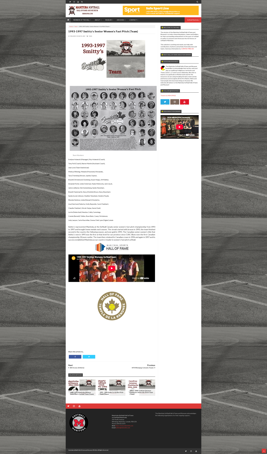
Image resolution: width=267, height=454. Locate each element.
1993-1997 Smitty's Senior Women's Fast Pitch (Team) (103, 31)
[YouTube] (184, 102)
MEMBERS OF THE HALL (81, 20)
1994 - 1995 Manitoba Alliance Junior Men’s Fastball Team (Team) (82, 393)
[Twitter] (165, 102)
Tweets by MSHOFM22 (168, 95)
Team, (90, 36)
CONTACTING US (187, 49)
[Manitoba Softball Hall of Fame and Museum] (84, 10)
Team (75, 26)
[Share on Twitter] (89, 357)
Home (71, 26)
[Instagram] (174, 102)
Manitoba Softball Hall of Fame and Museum (80, 450)
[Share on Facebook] (75, 357)
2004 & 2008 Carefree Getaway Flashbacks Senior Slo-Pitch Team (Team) (141, 392)
